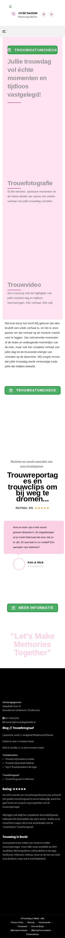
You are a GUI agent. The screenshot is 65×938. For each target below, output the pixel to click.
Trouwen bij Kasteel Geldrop (19, 763)
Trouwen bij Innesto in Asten (19, 759)
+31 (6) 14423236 (27, 13)
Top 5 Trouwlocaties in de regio (21, 767)
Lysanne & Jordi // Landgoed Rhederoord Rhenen (27, 735)
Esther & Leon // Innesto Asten (18, 741)
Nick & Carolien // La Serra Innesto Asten (23, 747)
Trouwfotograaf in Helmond (19, 779)
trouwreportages (11, 846)
